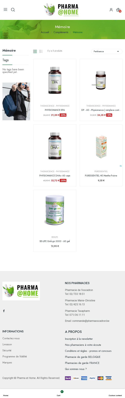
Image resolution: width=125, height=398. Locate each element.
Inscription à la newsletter (79, 339)
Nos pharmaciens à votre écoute (83, 345)
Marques (7, 362)
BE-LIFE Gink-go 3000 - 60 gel (55, 241)
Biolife (55, 237)
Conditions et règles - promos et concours (88, 351)
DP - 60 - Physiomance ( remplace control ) (101, 110)
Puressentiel (101, 171)
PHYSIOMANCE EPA (55, 110)
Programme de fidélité (14, 356)
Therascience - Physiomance (54, 106)
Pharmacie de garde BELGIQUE (82, 357)
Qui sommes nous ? (76, 369)
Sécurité (6, 350)
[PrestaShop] (16, 101)
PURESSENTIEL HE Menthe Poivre (101, 175)
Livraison (7, 344)
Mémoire (9, 51)
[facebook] (3, 311)
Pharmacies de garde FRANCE (82, 363)
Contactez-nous (11, 338)
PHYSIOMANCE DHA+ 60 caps (54, 175)
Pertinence (107, 51)
